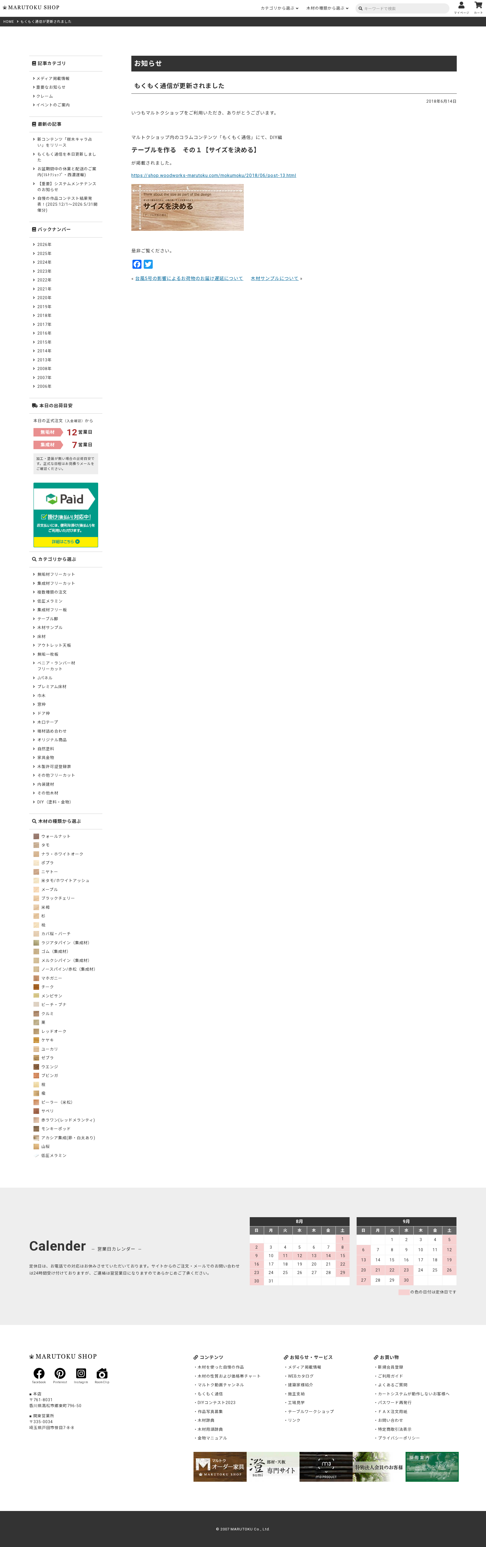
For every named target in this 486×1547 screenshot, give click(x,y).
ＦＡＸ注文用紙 (393, 1411)
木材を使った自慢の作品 (221, 1367)
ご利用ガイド (390, 1376)
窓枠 (41, 704)
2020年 (44, 297)
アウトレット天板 (54, 645)
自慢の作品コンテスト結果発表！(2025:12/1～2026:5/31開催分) (67, 204)
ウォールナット (55, 836)
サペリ (47, 1111)
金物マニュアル (212, 1438)
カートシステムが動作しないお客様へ (414, 1394)
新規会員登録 (390, 1367)
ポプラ (47, 863)
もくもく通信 (210, 1394)
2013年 (44, 360)
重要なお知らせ (51, 87)
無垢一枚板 (47, 654)
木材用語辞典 (210, 1429)
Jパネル (45, 678)
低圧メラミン (50, 601)
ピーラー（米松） (57, 1102)
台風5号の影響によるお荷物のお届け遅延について (189, 278)
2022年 (44, 280)
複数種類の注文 (52, 592)
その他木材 (47, 793)
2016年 (44, 333)
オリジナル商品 (52, 740)
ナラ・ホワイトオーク (62, 854)
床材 (41, 636)
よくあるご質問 (393, 1385)
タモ (45, 845)
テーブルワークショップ (311, 1411)
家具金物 (45, 757)
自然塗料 (45, 749)
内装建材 (45, 784)
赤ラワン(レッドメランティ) (67, 1120)
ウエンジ (49, 1067)
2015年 (44, 342)
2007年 (44, 377)
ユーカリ (49, 1049)
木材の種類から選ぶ (326, 8)
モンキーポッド (55, 1129)
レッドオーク (53, 1031)
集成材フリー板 (52, 610)
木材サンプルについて (275, 278)
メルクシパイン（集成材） (66, 960)
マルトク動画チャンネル (221, 1385)
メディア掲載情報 (53, 78)
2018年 (44, 315)
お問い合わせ (390, 1420)
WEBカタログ (301, 1376)
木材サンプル (50, 627)
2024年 (44, 262)
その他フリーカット (56, 775)
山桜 (45, 1146)
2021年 (44, 289)
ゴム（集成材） (55, 951)
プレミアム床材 (52, 686)
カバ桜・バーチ (55, 934)
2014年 (44, 351)
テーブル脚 (47, 619)
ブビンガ (49, 1075)
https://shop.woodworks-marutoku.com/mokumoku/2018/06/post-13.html (213, 175)
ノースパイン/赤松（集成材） (69, 969)
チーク (47, 987)
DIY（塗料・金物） (55, 802)
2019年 (44, 307)
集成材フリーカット (56, 583)
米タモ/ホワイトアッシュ (65, 880)
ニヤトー (49, 872)
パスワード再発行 (395, 1402)
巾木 (41, 695)
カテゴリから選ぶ (277, 8)
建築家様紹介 (300, 1385)
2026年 (44, 244)
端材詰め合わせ (52, 731)
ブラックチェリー (57, 898)
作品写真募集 (210, 1411)
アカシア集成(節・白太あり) (67, 1138)
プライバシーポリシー (399, 1438)
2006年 (44, 386)
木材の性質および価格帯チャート (229, 1376)
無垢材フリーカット (56, 574)
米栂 (45, 907)
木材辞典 (206, 1420)
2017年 (44, 324)
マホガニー (51, 978)
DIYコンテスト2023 (217, 1402)
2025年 (44, 253)
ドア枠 (43, 713)
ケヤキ (47, 1040)
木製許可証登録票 (54, 766)
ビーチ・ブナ (53, 1004)
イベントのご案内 (53, 105)
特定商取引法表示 (395, 1429)
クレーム (44, 96)
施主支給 (296, 1394)
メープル (49, 889)
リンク (294, 1420)
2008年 (44, 368)
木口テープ (47, 722)
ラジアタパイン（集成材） (66, 943)
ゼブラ (47, 1058)
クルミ (47, 1013)
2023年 (44, 271)
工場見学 (296, 1402)
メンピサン (51, 996)
